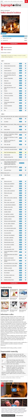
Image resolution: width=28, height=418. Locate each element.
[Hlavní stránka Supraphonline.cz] (11, 5)
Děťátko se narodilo (8, 268)
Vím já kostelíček (7, 232)
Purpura (5, 90)
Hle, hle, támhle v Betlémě (9, 223)
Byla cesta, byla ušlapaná (9, 235)
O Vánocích (6, 100)
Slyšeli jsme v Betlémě (8, 186)
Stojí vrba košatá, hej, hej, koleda (10, 263)
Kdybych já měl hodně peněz (10, 221)
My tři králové (7, 272)
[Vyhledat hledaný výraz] (26, 1)
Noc (5, 110)
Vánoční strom (7, 63)
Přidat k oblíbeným (8, 49)
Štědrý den (6, 80)
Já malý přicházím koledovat (9, 204)
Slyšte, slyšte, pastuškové (9, 190)
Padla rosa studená (8, 209)
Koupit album (14, 43)
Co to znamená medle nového (10, 228)
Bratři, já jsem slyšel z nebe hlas (10, 197)
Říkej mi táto (6, 97)
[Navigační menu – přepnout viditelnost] (1, 1)
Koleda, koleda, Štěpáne (9, 270)
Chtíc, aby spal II (7, 246)
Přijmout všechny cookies (8, 415)
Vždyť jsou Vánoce (8, 85)
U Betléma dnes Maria (8, 239)
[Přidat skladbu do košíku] (26, 63)
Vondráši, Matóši (7, 211)
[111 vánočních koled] (5, 293)
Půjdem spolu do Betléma (9, 183)
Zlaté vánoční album (5, 310)
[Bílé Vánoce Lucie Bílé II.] (14, 305)
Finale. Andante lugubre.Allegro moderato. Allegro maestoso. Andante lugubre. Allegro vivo (10, 163)
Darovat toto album (8, 47)
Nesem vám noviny (8, 181)
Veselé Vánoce (7, 68)
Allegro (5, 126)
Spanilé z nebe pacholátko (9, 216)
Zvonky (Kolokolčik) (8, 105)
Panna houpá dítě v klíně (9, 249)
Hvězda (5, 108)
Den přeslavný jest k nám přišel (10, 265)
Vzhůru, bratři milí (7, 200)
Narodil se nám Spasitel (9, 257)
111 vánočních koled (5, 298)
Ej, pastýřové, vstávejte (9, 214)
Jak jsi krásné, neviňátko (9, 244)
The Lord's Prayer (7, 170)
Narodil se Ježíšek (7, 218)
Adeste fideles (7, 129)
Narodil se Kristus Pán (8, 157)
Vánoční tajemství (7, 70)
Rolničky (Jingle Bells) (8, 78)
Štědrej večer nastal (8, 193)
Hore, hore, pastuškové (8, 230)
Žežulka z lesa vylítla (8, 207)
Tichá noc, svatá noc (8, 93)
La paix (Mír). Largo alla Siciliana (10, 149)
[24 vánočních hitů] (23, 293)
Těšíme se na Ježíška (8, 95)
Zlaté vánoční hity (13, 298)
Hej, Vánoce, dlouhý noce (9, 275)
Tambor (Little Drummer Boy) (9, 65)
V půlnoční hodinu (7, 277)
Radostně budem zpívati (9, 242)
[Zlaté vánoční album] (5, 305)
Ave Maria (6, 121)
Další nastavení (19, 415)
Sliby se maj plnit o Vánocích (10, 72)
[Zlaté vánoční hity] (14, 293)
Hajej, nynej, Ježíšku (8, 225)
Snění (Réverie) (7, 175)
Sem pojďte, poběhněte (8, 237)
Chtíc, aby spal (7, 144)
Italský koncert (7, 154)
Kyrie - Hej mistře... (8, 118)
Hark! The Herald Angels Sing (10, 152)
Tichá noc (6, 195)
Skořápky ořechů (7, 83)
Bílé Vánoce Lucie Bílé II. (15, 310)
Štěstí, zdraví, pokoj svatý (9, 202)
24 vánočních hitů (22, 298)
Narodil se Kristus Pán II (9, 279)
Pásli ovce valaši (7, 188)
